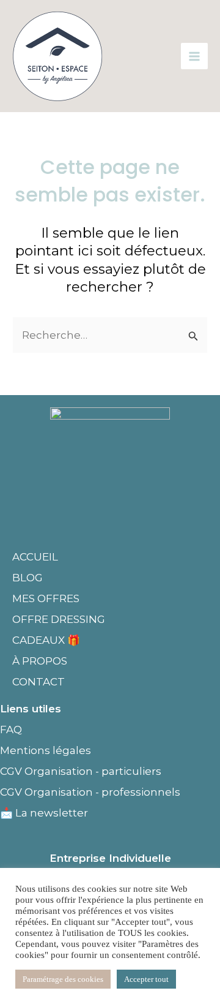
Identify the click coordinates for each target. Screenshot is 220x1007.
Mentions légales (47, 750)
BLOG (27, 577)
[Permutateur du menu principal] (194, 56)
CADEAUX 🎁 (46, 640)
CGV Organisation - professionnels (90, 792)
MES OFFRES (45, 598)
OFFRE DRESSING (58, 619)
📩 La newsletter (44, 813)
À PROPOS (39, 661)
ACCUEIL (35, 557)
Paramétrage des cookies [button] (63, 979)
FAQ (11, 729)
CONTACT (38, 682)
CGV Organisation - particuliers (80, 771)
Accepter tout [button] (146, 979)
